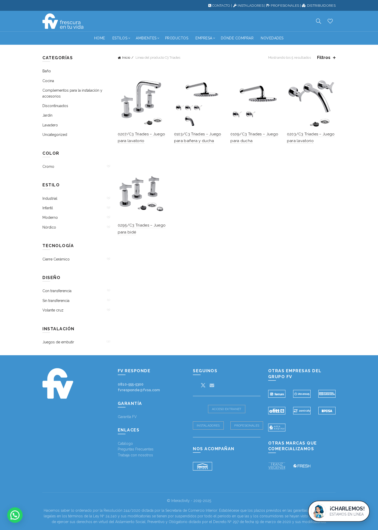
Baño (46, 71)
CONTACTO (221, 5)
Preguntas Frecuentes (136, 449)
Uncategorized (54, 135)
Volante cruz (53, 310)
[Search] (318, 21)
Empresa (203, 38)
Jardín (47, 115)
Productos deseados (330, 21)
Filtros (323, 57)
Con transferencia (56, 291)
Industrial (49, 198)
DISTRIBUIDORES (321, 5)
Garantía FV (127, 417)
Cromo (48, 166)
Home (99, 38)
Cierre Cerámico (56, 259)
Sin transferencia (55, 301)
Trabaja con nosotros (135, 455)
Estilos (120, 38)
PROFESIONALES (285, 5)
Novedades (272, 38)
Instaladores (208, 425)
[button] (15, 515)
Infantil (47, 208)
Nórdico (49, 227)
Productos (176, 38)
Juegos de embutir (58, 342)
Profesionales (246, 425)
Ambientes (146, 38)
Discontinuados (55, 106)
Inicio (126, 57)
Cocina (48, 81)
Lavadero (50, 125)
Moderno (50, 217)
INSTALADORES (251, 5)
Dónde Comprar (237, 38)
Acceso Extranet (226, 409)
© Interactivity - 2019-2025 (189, 501)
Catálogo (125, 443)
